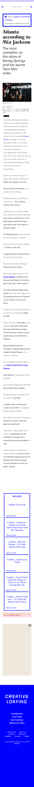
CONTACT (11, 734)
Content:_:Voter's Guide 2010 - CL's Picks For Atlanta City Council (17, 599)
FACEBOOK (17, 714)
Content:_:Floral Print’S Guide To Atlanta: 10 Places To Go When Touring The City (17, 581)
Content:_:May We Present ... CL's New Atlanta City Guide (17, 544)
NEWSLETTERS (17, 723)
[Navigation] (2, 7)
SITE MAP (22, 734)
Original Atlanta (17, 6)
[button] (29, 625)
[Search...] (31, 7)
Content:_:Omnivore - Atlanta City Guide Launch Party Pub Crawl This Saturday (17, 526)
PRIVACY (18, 736)
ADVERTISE (12, 732)
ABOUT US (22, 732)
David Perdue (17, 365)
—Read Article (10, 516)
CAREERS (8, 736)
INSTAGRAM (17, 720)
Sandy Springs (9, 277)
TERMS (26, 736)
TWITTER (17, 717)
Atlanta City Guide (17, 504)
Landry (9, 365)
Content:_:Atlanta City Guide (17, 560)
